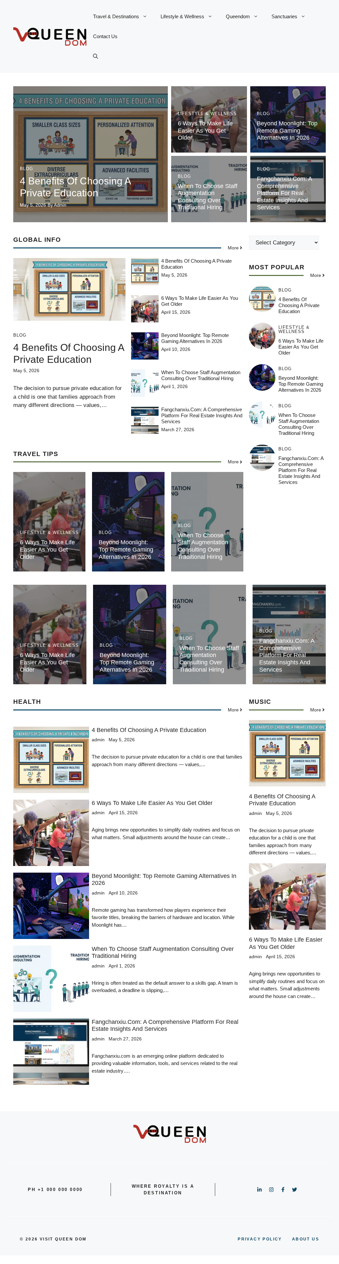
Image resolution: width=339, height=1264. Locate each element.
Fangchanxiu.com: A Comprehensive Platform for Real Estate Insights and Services (284, 193)
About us (305, 1239)
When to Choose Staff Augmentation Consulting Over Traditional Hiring (207, 197)
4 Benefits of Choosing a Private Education (298, 305)
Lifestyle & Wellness (182, 16)
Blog (26, 168)
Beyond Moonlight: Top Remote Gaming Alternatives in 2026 (287, 130)
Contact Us (105, 36)
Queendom (238, 16)
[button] (95, 56)
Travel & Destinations (116, 16)
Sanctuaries (284, 16)
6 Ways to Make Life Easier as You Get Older (205, 130)
